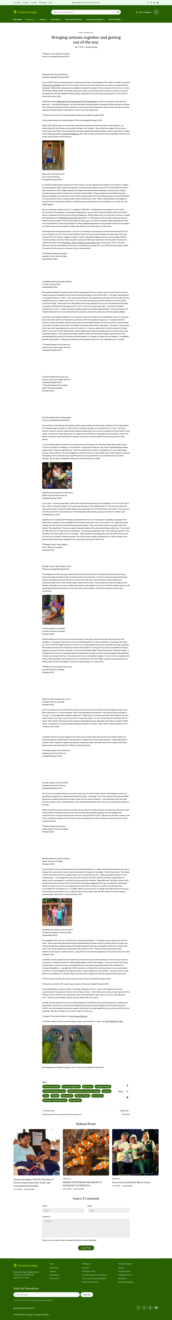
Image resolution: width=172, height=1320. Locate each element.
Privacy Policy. (47, 1300)
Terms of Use (38, 1300)
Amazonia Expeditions (70, 134)
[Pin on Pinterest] (127, 1097)
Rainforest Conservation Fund (70, 218)
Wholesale (43, 3)
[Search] (118, 12)
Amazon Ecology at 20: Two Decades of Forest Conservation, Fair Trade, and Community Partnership (33, 1182)
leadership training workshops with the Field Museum (77, 101)
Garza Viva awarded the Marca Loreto (131, 1182)
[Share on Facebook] (127, 1085)
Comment (46, 1217)
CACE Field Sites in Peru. (114, 1021)
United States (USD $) (24, 1308)
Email (90, 1206)
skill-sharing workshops (51, 85)
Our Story (17, 3)
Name (45, 1206)
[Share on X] (127, 1091)
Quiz (50, 3)
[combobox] (86, 12)
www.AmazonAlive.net (78, 1016)
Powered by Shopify (41, 1315)
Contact (34, 3)
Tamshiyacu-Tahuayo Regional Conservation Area (81, 243)
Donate (26, 3)
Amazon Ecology (26, 1315)
